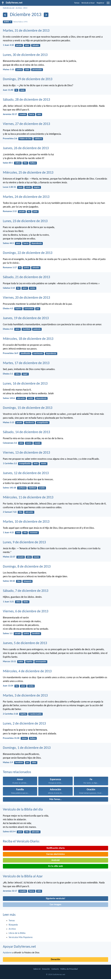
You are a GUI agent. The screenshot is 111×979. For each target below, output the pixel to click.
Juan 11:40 (8, 90)
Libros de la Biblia (17, 933)
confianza (22, 488)
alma (29, 557)
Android (55, 860)
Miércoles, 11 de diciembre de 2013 (28, 497)
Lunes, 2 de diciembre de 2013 (24, 723)
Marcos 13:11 (9, 661)
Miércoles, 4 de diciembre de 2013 (27, 671)
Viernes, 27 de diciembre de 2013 (26, 124)
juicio (35, 212)
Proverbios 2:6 (10, 138)
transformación (35, 714)
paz (37, 309)
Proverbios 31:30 (11, 738)
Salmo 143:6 (9, 398)
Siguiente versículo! (55, 898)
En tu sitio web (55, 866)
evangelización (42, 423)
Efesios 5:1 (8, 374)
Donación (55, 959)
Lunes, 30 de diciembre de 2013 (25, 55)
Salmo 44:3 (8, 243)
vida (25, 533)
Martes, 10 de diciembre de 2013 (26, 522)
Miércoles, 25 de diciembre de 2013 (28, 172)
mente (29, 443)
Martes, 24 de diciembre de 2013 (26, 197)
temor (24, 738)
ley (29, 212)
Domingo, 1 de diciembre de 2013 (27, 748)
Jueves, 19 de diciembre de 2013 (26, 318)
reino (27, 70)
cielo (39, 114)
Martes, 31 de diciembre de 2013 (26, 30)
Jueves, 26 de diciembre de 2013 (26, 148)
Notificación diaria (56, 848)
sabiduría (38, 139)
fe (16, 90)
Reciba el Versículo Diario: (21, 841)
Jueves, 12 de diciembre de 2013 (26, 473)
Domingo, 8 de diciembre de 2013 (27, 566)
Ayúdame (7, 953)
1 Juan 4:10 (8, 45)
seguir (25, 374)
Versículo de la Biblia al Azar (23, 876)
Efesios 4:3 (8, 308)
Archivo (19, 8)
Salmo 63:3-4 (9, 832)
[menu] (108, 4)
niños (17, 374)
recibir (30, 398)
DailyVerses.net (8, 8)
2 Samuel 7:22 (9, 512)
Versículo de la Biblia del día (23, 809)
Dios (25, 163)
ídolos (26, 602)
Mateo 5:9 (8, 762)
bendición (36, 634)
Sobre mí (36, 969)
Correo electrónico (55, 854)
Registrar (100, 3)
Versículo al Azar (88, 3)
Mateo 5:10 (8, 69)
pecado (19, 45)
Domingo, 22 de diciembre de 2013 (27, 253)
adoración (21, 398)
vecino (32, 288)
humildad (26, 329)
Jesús (22, 90)
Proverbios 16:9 (10, 353)
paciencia (36, 329)
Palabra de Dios (26, 139)
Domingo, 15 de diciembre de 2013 (27, 408)
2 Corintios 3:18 (10, 714)
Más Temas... (55, 799)
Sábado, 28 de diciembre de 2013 (26, 100)
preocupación (41, 662)
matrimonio (38, 354)
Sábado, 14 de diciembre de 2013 (26, 432)
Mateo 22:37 (9, 557)
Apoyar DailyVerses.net (19, 947)
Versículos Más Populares (21, 937)
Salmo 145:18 (9, 488)
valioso (18, 163)
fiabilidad (32, 488)
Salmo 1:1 (7, 633)
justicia (19, 70)
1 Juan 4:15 (8, 532)
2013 (25, 8)
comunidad (29, 309)
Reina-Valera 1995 (20, 22)
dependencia (37, 243)
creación (23, 114)
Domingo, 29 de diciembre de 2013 (27, 79)
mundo (37, 443)
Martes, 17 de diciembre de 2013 (26, 363)
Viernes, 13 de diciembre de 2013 (26, 452)
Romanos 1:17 (10, 267)
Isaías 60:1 (8, 163)
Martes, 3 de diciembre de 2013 (25, 695)
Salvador (35, 45)
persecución (37, 70)
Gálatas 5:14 (9, 288)
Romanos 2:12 (10, 211)
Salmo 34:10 (9, 581)
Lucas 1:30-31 (9, 187)
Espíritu (18, 309)
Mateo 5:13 (8, 422)
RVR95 (6, 22)
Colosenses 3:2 (10, 443)
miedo (28, 187)
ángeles (37, 187)
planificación (25, 354)
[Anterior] (5, 15)
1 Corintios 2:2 (10, 463)
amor (27, 45)
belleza (33, 163)
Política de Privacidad (69, 969)
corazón (21, 557)
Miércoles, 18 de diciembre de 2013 (28, 339)
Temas (76, 3)
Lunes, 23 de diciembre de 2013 (25, 221)
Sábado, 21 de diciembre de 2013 (26, 277)
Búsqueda (13, 925)
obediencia (29, 423)
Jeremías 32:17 (10, 114)
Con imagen (55, 904)
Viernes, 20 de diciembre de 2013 (26, 298)
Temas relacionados (17, 772)
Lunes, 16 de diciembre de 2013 (25, 383)
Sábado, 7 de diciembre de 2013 (25, 591)
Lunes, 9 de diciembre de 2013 (24, 542)
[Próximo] (46, 15)
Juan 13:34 (8, 686)
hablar (20, 662)
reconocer (34, 533)
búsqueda (27, 581)
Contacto (55, 969)
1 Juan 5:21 (8, 602)
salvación (35, 268)
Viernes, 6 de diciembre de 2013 (25, 611)
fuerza (31, 114)
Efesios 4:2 (8, 329)
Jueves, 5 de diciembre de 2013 (25, 643)
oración (42, 488)
